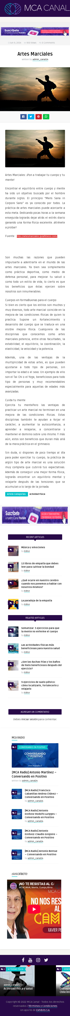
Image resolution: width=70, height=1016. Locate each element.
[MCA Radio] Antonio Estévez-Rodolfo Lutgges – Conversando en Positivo (41, 814)
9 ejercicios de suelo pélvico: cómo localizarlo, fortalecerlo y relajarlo (40, 685)
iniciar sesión (29, 719)
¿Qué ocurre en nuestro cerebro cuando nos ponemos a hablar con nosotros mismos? (41, 584)
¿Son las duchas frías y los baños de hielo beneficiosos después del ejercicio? (41, 665)
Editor (27, 551)
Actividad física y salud (18, 988)
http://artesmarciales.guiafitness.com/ (37, 236)
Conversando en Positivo (32, 747)
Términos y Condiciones (42, 1006)
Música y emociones (33, 547)
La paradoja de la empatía (36, 600)
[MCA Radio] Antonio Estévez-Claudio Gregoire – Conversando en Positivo (41, 834)
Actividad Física (37, 494)
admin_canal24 (40, 59)
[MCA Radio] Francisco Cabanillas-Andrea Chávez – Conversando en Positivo (41, 794)
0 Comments (48, 43)
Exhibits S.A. (43, 1010)
